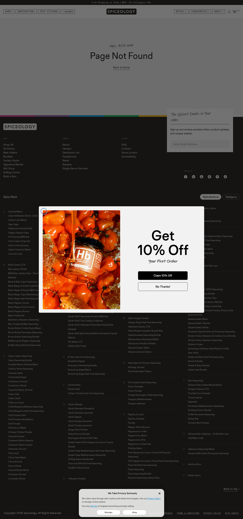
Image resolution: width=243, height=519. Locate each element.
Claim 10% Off (163, 275)
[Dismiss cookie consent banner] (159, 493)
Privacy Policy (154, 498)
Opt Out (93, 506)
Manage (108, 512)
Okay (134, 512)
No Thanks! (163, 286)
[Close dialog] (44, 211)
